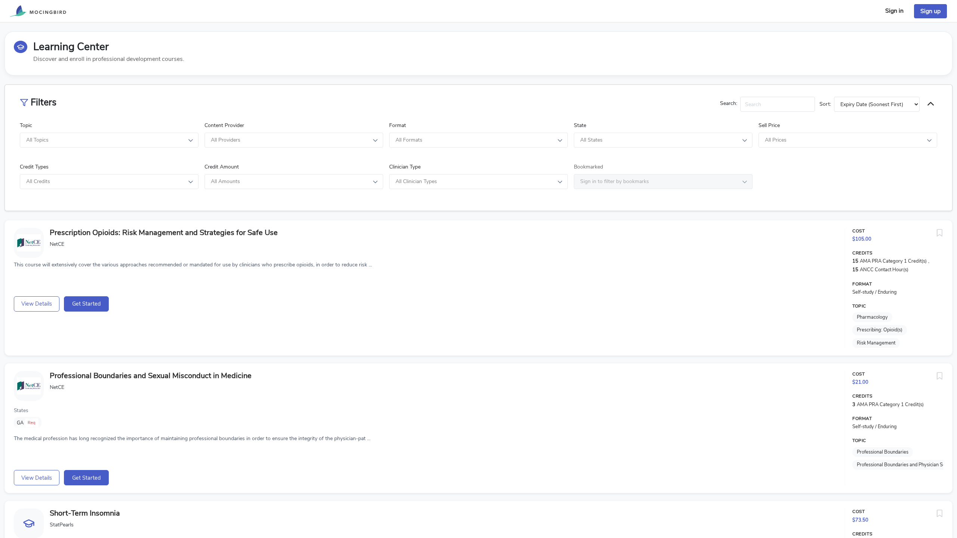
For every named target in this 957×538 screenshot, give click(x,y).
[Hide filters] (930, 104)
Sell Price (769, 125)
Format (397, 125)
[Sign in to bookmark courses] (939, 233)
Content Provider (224, 125)
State (580, 125)
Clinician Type (405, 166)
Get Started (86, 303)
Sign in (894, 11)
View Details (36, 303)
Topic (26, 125)
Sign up (930, 11)
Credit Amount (221, 166)
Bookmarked (588, 166)
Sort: (825, 104)
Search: (728, 103)
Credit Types (34, 166)
